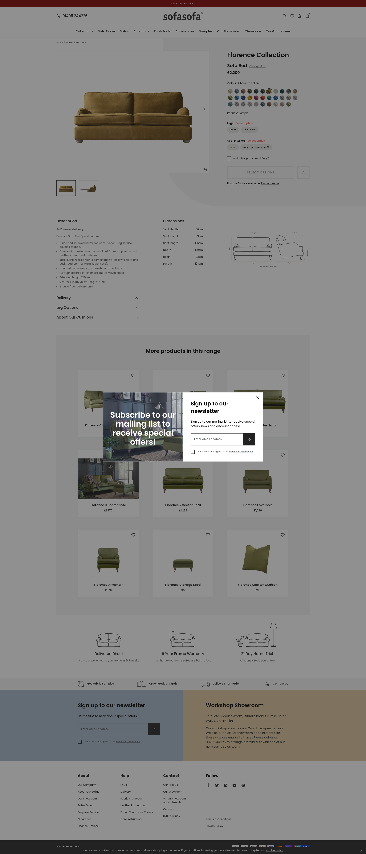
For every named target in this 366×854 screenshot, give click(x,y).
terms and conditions (241, 451)
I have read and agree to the (225, 451)
